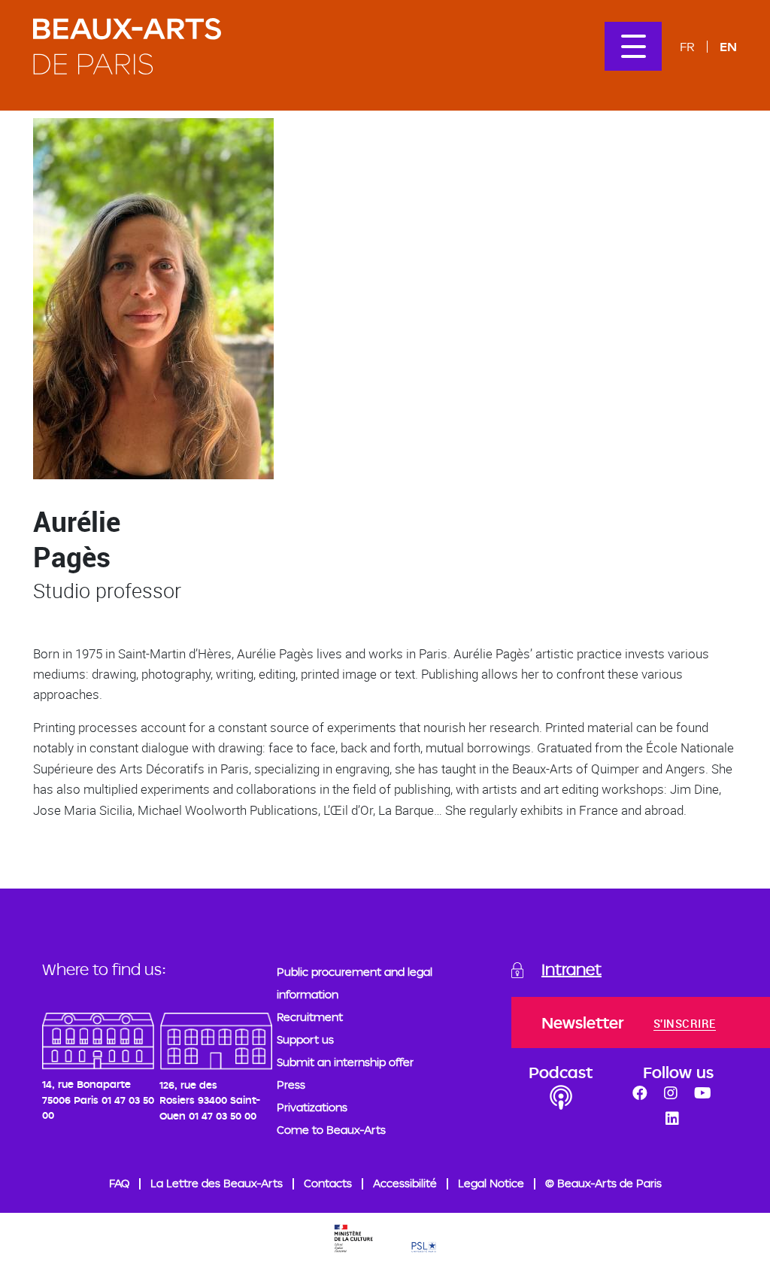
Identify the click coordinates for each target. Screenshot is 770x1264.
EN (728, 46)
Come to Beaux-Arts (331, 1130)
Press (291, 1084)
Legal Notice (491, 1183)
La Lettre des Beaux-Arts (216, 1183)
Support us (305, 1039)
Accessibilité (405, 1183)
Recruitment (310, 1017)
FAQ (119, 1183)
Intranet (571, 969)
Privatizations (312, 1107)
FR (687, 46)
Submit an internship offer (345, 1062)
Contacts (328, 1183)
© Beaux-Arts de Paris (603, 1183)
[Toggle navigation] (633, 46)
